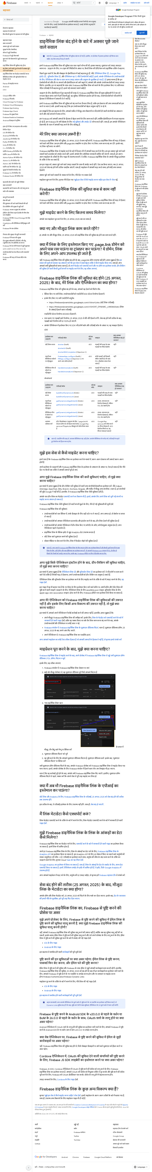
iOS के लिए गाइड (50, 943)
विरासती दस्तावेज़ (118, 1147)
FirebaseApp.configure (66, 356)
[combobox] (84, 3)
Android (65, 1157)
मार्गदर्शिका (38, 1128)
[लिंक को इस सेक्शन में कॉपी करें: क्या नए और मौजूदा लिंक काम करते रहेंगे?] (101, 229)
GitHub (37, 1144)
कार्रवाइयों (65, 952)
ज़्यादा (59, 3)
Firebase (43, 35)
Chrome (75, 1157)
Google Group (118, 1136)
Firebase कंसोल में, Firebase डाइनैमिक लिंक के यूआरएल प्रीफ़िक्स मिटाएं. (71, 628)
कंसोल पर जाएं (135, 3)
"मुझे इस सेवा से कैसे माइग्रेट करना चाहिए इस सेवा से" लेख (94, 180)
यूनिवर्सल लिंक (53, 76)
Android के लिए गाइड (52, 947)
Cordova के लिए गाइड (66, 1079)
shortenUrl (62, 348)
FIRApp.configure (64, 359)
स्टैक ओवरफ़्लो (117, 1132)
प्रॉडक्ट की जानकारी (119, 1140)
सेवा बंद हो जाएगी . (97, 804)
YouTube (77, 1140)
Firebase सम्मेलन (79, 1132)
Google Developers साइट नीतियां (83, 1107)
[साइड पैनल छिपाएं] (28, 1167)
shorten (61, 344)
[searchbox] (16, 20)
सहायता (50, 3)
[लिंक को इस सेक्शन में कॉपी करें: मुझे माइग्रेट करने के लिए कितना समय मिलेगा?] (108, 213)
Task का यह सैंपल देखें (74, 860)
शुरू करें (141, 33)
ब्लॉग (125, 3)
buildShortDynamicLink (65, 393)
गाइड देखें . (44, 823)
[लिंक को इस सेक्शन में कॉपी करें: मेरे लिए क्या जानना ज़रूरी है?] (83, 134)
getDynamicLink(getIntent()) (67, 401)
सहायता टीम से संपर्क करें (120, 1128)
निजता (41, 1167)
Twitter (76, 1136)
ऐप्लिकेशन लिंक (100, 73)
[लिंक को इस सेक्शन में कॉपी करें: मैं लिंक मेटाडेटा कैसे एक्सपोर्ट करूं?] (93, 814)
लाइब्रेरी (37, 1140)
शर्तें (36, 1167)
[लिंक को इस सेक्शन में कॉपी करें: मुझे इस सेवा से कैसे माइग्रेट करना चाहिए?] (101, 453)
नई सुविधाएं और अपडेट (81, 122)
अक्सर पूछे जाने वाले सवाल (121, 1144)
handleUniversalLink (65, 368)
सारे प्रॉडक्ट (119, 1157)
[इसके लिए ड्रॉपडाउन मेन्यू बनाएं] (31, 3)
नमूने (36, 1136)
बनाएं (26, 3)
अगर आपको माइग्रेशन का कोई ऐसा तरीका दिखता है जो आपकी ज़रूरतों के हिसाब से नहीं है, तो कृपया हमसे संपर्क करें (81, 640)
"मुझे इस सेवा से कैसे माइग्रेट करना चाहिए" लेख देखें (62, 1095)
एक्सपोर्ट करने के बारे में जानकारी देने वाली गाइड (93, 844)
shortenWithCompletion (67, 352)
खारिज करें (128, 33)
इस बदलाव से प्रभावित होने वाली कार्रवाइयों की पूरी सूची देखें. (61, 995)
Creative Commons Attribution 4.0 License (89, 1105)
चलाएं (38, 3)
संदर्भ (36, 1132)
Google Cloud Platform (103, 1157)
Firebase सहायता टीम (107, 875)
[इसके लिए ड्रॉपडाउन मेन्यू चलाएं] (43, 3)
